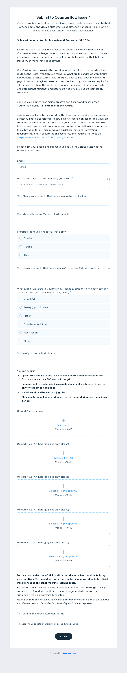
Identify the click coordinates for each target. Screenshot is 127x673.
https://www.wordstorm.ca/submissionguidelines (45, 137)
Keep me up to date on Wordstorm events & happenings (49, 623)
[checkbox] (63, 238)
